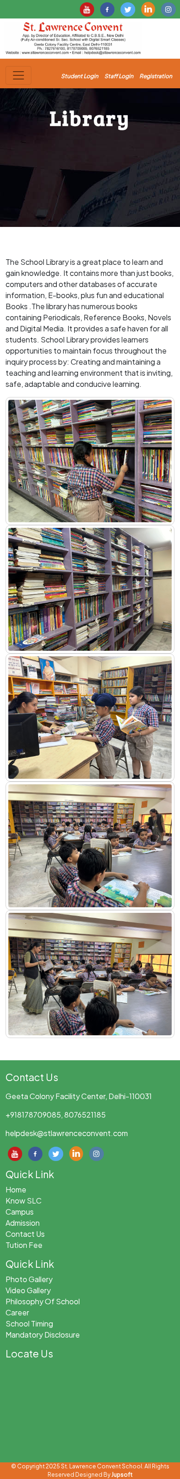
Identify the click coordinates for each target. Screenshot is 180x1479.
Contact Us (25, 1234)
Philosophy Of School (43, 1301)
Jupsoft (121, 1474)
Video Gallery (28, 1290)
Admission (23, 1223)
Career (17, 1312)
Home (16, 1189)
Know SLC (24, 1200)
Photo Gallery (29, 1279)
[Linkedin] (148, 8)
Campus (20, 1211)
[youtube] (87, 8)
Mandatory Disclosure (43, 1334)
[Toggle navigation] (18, 75)
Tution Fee (24, 1245)
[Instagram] (168, 8)
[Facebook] (107, 8)
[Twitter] (127, 8)
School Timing (29, 1323)
